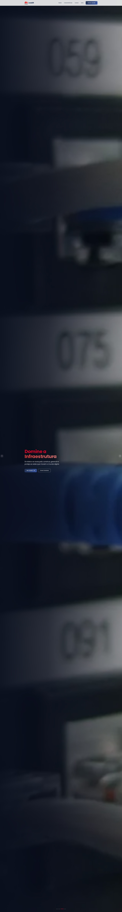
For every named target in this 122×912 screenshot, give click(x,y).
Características (68, 3)
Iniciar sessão (91, 3)
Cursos (76, 3)
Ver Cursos (30, 472)
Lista (82, 3)
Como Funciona (44, 472)
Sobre (60, 3)
